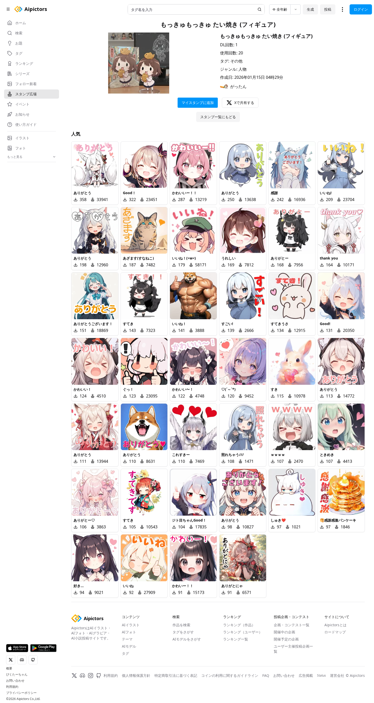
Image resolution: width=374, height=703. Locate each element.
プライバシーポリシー (21, 693)
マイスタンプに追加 (198, 102)
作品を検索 (181, 624)
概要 (9, 668)
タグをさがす (183, 632)
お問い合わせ (15, 681)
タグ (125, 653)
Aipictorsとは (335, 624)
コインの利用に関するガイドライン (229, 675)
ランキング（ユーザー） (242, 632)
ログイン (361, 9)
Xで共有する (244, 102)
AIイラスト (131, 624)
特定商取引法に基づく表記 (175, 675)
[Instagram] (91, 676)
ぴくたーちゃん (16, 675)
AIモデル (129, 646)
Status (321, 676)
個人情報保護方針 (136, 675)
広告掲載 (306, 675)
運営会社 (337, 675)
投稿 (327, 9)
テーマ (127, 639)
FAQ (265, 675)
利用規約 (12, 687)
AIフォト (129, 632)
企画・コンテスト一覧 (291, 624)
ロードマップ (335, 632)
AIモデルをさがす (186, 639)
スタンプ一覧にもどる (218, 116)
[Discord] (82, 676)
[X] (74, 676)
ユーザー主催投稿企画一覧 (293, 649)
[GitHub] (99, 676)
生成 (310, 9)
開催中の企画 (284, 632)
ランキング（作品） (239, 624)
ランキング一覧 (235, 639)
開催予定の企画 (286, 639)
